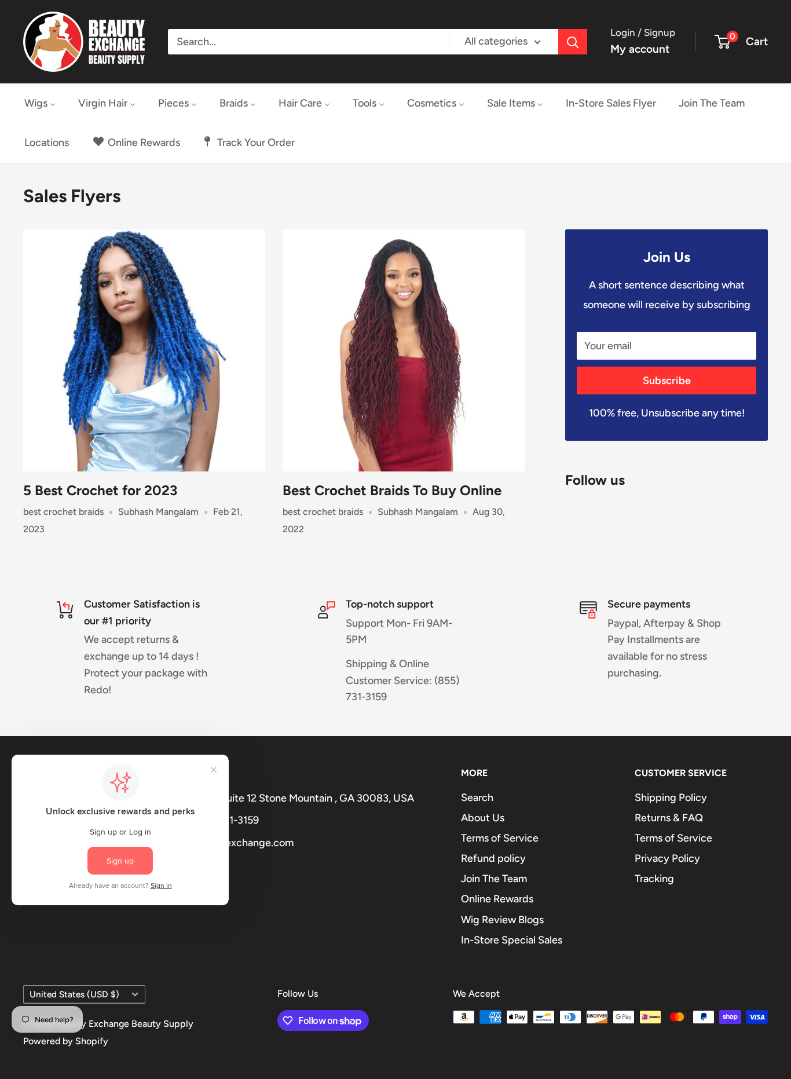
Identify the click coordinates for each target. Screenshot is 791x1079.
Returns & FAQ (669, 817)
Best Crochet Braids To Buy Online (392, 490)
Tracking (654, 878)
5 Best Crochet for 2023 (100, 490)
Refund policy (493, 858)
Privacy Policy (667, 858)
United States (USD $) (74, 994)
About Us (482, 817)
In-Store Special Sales (511, 940)
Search (477, 797)
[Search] (572, 41)
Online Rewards (497, 899)
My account (639, 49)
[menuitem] (40, 103)
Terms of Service (500, 838)
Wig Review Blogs (502, 919)
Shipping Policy (671, 797)
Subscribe (667, 380)
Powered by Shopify (65, 1041)
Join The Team (494, 878)
